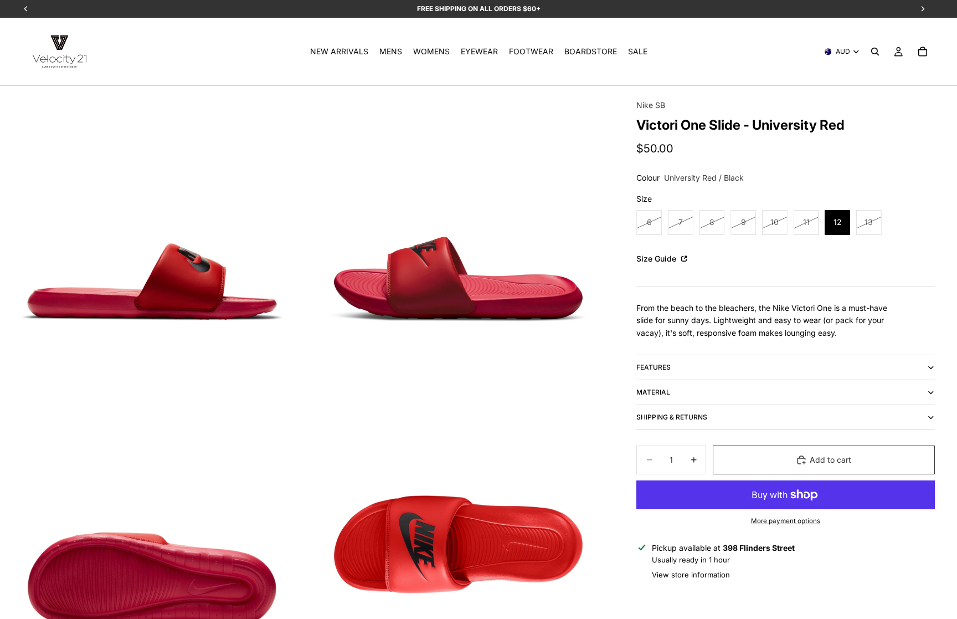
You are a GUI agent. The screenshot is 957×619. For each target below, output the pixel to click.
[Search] (875, 51)
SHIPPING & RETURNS (671, 417)
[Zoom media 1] (152, 238)
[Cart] (922, 51)
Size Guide (657, 258)
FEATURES (653, 367)
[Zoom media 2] (458, 238)
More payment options (785, 521)
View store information (691, 574)
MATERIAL (653, 392)
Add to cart (830, 459)
